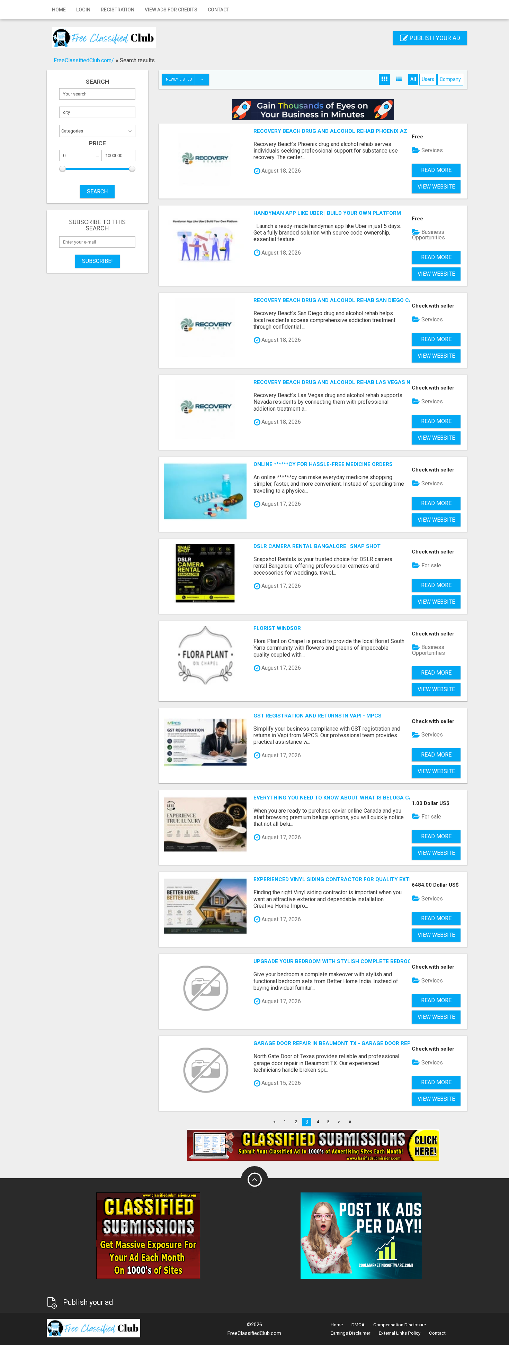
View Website (436, 186)
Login (83, 9)
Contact (218, 9)
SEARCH (97, 191)
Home (59, 9)
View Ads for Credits (171, 9)
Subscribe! (97, 261)
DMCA (358, 1324)
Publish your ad (434, 38)
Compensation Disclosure (399, 1324)
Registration (117, 9)
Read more (436, 170)
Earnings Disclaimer (350, 1333)
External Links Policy (399, 1333)
